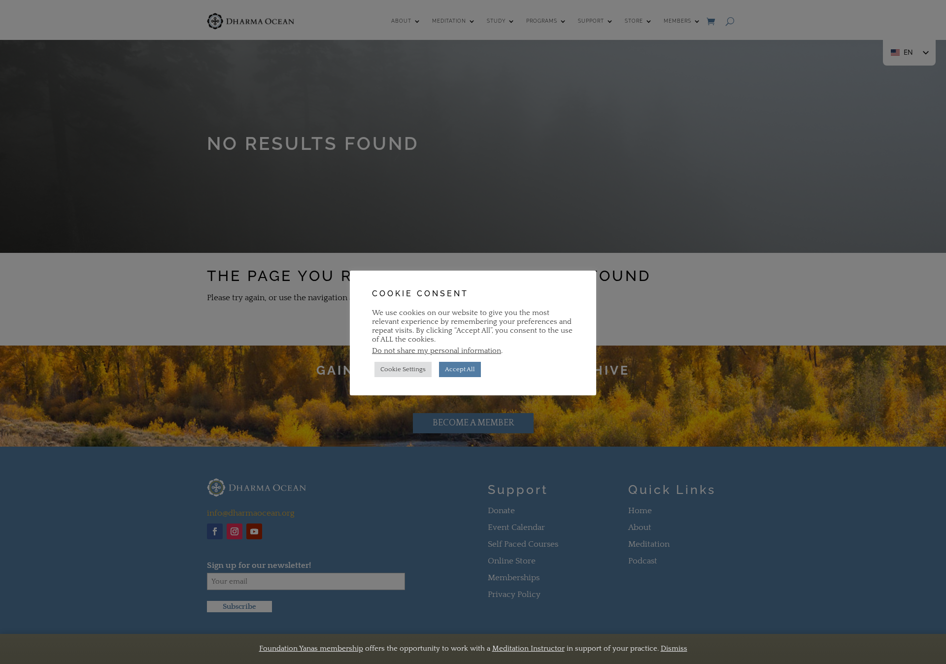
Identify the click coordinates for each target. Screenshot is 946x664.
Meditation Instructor (528, 648)
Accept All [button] (460, 369)
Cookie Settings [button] (403, 369)
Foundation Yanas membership (311, 648)
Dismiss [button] (674, 648)
